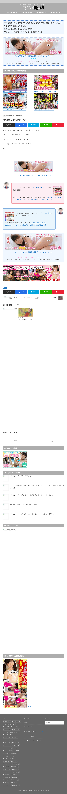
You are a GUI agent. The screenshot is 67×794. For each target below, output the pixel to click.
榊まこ (7, 772)
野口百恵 (7, 785)
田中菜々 (7, 777)
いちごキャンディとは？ (12, 12)
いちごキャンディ (30, 731)
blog (4, 115)
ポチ (17, 745)
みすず (7, 726)
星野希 (7, 766)
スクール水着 (15, 732)
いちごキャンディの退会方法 (53, 12)
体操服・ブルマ (9, 756)
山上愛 (16, 764)
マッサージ (8, 748)
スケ (6, 734)
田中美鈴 (14, 774)
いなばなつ (16, 721)
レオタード (8, 750)
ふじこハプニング (10, 724)
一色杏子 (17, 750)
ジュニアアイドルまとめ (32, 740)
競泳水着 (16, 777)
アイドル (28, 726)
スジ (13, 734)
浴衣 (7, 774)
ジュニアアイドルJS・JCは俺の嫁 (30, 790)
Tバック (7, 721)
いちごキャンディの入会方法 (26, 12)
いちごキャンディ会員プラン (40, 12)
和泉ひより (8, 764)
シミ (6, 732)
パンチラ (7, 742)
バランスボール (9, 740)
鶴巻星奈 (16, 785)
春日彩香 (15, 766)
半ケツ (14, 761)
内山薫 (7, 761)
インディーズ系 (29, 736)
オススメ (7, 729)
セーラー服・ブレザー (11, 737)
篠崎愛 (7, 780)
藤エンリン (14, 782)
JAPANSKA (31, 706)
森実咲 (15, 769)
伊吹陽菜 (14, 753)
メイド (17, 748)
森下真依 (7, 769)
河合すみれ (15, 772)
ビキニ (16, 742)
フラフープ (8, 745)
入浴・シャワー (9, 758)
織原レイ (15, 780)
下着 (7, 753)
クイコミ (16, 729)
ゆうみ (14, 726)
